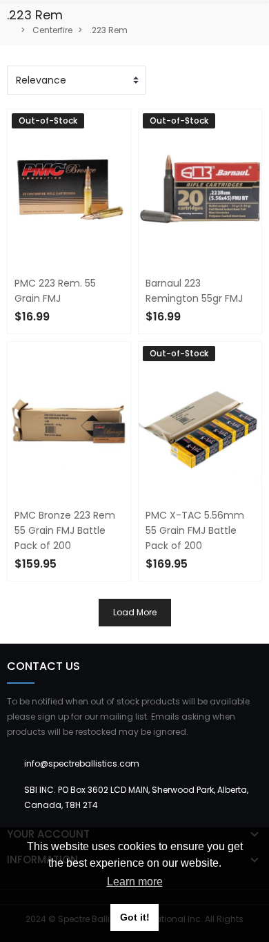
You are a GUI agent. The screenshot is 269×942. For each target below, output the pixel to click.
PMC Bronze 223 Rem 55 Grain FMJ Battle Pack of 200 (64, 530)
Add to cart (54, 590)
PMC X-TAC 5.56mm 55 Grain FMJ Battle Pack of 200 (195, 530)
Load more (135, 612)
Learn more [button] (135, 881)
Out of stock (188, 590)
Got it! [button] (135, 917)
